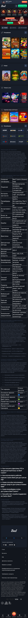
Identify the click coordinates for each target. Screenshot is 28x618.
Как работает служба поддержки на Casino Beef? (13, 495)
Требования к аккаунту (8, 574)
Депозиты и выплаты (7, 560)
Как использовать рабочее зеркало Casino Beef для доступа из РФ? (13, 477)
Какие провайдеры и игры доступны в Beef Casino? (11, 490)
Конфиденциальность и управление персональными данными (11, 569)
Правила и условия (6, 564)
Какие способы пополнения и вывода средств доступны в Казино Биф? (13, 484)
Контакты (4, 553)
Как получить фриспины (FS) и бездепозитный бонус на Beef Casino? (12, 471)
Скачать (24, 1)
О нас (3, 549)
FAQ (3, 557)
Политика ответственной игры (9, 577)
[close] (1, 2)
